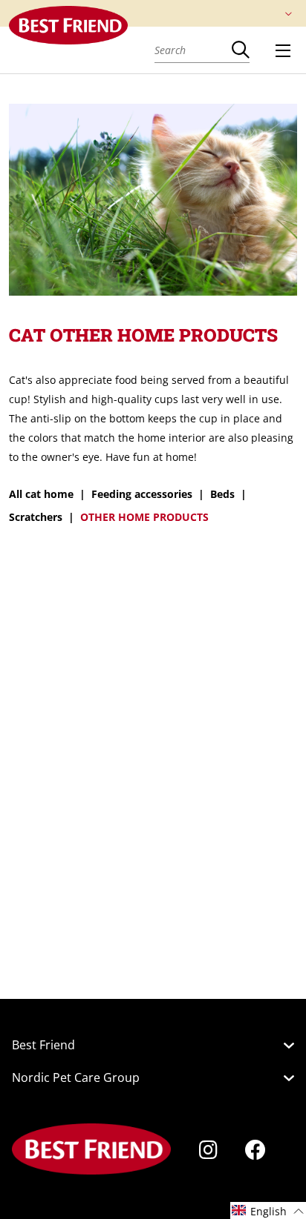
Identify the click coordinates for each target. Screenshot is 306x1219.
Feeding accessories (141, 494)
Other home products (144, 517)
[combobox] (193, 49)
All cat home (41, 494)
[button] (268, 1210)
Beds (222, 494)
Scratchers (35, 517)
